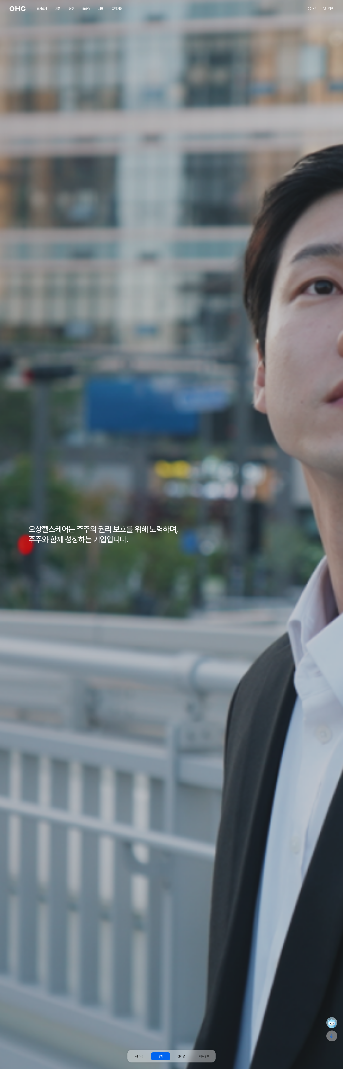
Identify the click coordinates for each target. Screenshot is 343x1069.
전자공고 (182, 1056)
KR (314, 9)
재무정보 (204, 1056)
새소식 (139, 1056)
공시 (160, 1056)
